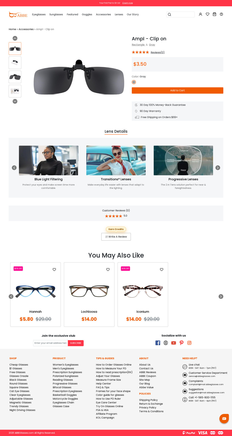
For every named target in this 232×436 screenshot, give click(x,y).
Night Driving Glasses (22, 410)
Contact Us (146, 368)
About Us (144, 364)
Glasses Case (61, 406)
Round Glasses (18, 383)
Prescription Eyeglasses (67, 391)
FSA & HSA (102, 410)
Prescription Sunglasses (67, 372)
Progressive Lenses (183, 179)
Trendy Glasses (19, 406)
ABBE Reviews (147, 372)
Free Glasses (17, 372)
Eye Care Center (106, 402)
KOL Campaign (105, 417)
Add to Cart (177, 90)
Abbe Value (146, 387)
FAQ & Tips (102, 387)
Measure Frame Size (108, 380)
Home (12, 29)
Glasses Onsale (18, 376)
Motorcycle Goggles (65, 399)
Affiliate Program (106, 414)
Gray (152, 45)
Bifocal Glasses (62, 387)
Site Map (144, 380)
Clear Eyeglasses (19, 395)
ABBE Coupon (147, 376)
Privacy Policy (147, 407)
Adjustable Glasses (21, 399)
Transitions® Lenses (116, 179)
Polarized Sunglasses (65, 376)
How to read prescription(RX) (114, 372)
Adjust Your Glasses (108, 376)
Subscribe (75, 343)
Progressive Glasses (65, 383)
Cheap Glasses (18, 364)
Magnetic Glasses (20, 402)
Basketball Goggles (65, 395)
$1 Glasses (15, 368)
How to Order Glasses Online (113, 364)
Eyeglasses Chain (63, 402)
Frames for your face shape (113, 391)
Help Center (103, 383)
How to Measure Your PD (111, 368)
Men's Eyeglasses (63, 368)
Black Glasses (18, 380)
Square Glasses (18, 387)
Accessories (26, 29)
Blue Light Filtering (49, 179)
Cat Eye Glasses (19, 391)
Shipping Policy (148, 400)
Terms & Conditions (151, 411)
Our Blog (144, 383)
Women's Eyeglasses (65, 364)
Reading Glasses (63, 380)
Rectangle (138, 45)
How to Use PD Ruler (108, 399)
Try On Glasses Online (109, 406)
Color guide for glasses (110, 395)
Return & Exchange (151, 404)
